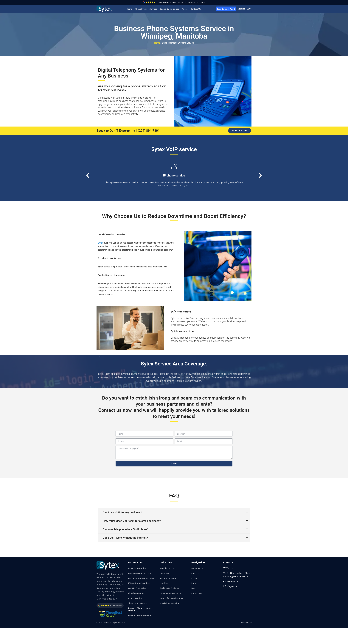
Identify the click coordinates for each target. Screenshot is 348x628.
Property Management (170, 593)
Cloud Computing (136, 593)
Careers (194, 573)
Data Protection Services (139, 573)
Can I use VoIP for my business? (122, 512)
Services (153, 9)
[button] (87, 175)
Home (129, 9)
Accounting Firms (168, 578)
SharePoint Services (137, 603)
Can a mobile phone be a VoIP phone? (126, 529)
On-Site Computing (137, 588)
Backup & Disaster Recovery (141, 578)
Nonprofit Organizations (171, 598)
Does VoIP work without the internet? (125, 537)
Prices (184, 9)
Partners (195, 583)
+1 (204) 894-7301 (146, 130)
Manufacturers (167, 568)
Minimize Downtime (137, 568)
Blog (193, 588)
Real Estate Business (169, 588)
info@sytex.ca (230, 586)
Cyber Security (135, 598)
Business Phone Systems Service (139, 609)
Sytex (100, 243)
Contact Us (195, 9)
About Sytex (141, 9)
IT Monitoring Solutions (139, 583)
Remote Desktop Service (139, 615)
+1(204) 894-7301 (231, 581)
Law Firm (164, 583)
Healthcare (165, 573)
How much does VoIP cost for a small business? (132, 521)
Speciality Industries (169, 9)
